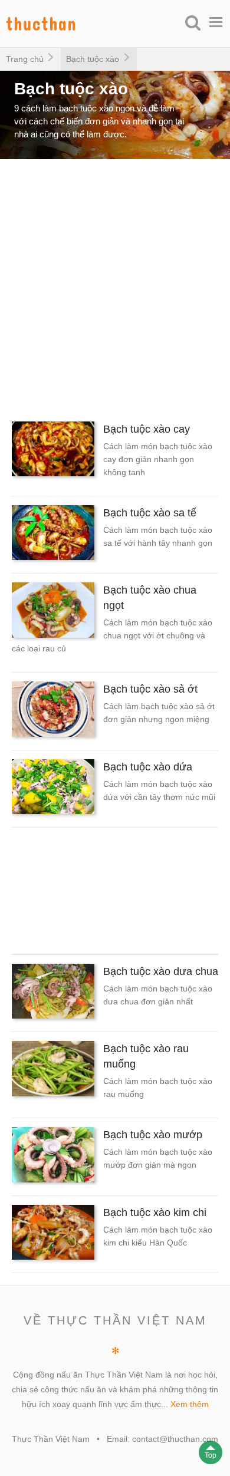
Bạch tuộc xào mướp (152, 1135)
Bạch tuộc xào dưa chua (160, 971)
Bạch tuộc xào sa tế (149, 513)
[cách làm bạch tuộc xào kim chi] (53, 1234)
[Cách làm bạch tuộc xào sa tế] (53, 534)
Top (210, 1455)
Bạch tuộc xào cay (146, 429)
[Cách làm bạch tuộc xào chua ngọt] (53, 611)
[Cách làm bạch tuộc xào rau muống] (53, 1070)
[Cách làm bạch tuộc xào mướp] (53, 1157)
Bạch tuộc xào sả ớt (150, 689)
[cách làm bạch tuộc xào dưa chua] (53, 993)
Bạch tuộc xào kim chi (154, 1212)
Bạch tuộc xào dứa (147, 767)
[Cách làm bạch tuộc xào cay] (53, 450)
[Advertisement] (115, 286)
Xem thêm (189, 1404)
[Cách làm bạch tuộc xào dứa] (53, 788)
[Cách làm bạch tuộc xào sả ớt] (53, 710)
